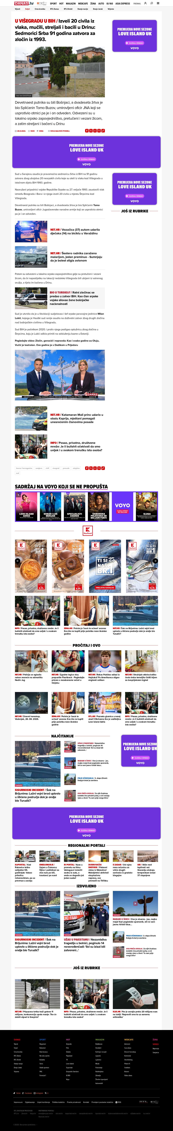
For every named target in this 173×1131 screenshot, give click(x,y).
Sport (53, 3)
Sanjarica (156, 1052)
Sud (17, 473)
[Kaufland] (86, 531)
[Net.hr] (155, 1102)
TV (67, 1059)
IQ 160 (110, 3)
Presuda (66, 468)
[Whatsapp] (95, 130)
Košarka (42, 1059)
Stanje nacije (83, 8)
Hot (61, 3)
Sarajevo (39, 468)
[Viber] (99, 130)
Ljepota (98, 1055)
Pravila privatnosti (74, 1102)
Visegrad (56, 468)
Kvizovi (126, 1071)
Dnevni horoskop (130, 1052)
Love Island (70, 1063)
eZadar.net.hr (135, 1113)
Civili (47, 468)
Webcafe (83, 3)
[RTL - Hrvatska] (143, 1102)
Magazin (71, 3)
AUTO (101, 3)
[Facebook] (87, 130)
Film (67, 1048)
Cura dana (127, 1048)
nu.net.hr (146, 1113)
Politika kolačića (58, 1102)
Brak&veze (98, 1044)
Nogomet (43, 1044)
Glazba (68, 1052)
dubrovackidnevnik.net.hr (118, 1113)
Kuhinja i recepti (101, 1052)
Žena (93, 3)
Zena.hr (24, 1113)
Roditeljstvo (99, 1071)
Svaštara (127, 1067)
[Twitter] (91, 130)
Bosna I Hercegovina (24, 468)
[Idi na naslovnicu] (41, 6)
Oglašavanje (30, 1102)
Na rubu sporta (44, 1055)
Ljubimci (98, 1059)
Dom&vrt (98, 1048)
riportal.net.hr (100, 1113)
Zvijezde (69, 1044)
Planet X (127, 1063)
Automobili (99, 1083)
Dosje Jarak (98, 8)
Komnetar (127, 1055)
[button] (18, 494)
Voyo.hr (33, 1113)
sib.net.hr (59, 1113)
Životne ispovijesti (101, 1079)
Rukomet (43, 1048)
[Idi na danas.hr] (24, 3)
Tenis (41, 1063)
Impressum (18, 1102)
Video (156, 1044)
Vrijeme (111, 8)
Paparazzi (69, 1055)
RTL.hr (16, 1113)
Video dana (128, 1075)
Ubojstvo (76, 468)
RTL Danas (54, 8)
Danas (17, 1039)
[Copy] (103, 130)
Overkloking (128, 1059)
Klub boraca (43, 1052)
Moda (97, 1063)
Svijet (27, 8)
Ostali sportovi (44, 1067)
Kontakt (86, 1102)
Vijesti (17, 8)
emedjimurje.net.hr (46, 1113)
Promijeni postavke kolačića (102, 1102)
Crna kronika (40, 8)
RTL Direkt (68, 8)
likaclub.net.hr (44, 1116)
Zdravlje (98, 1075)
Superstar (69, 1067)
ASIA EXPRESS (123, 3)
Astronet (127, 1044)
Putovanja (98, 1067)
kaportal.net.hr (70, 1113)
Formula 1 (43, 1075)
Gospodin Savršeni (72, 1071)
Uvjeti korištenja (43, 1102)
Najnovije (156, 1048)
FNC (41, 1071)
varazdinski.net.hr (86, 1113)
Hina (41, 131)
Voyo (67, 1079)
